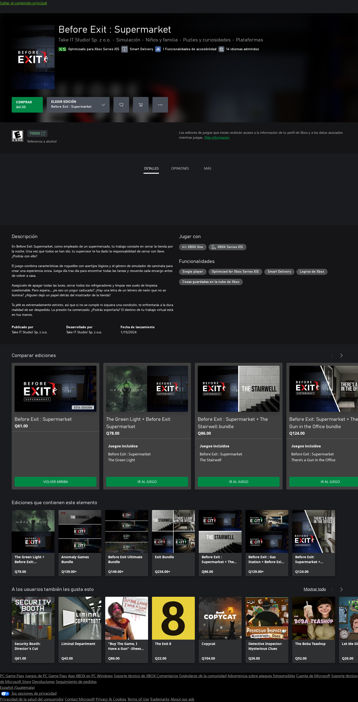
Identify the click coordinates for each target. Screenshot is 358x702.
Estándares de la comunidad (202, 675)
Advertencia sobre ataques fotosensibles (261, 675)
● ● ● (160, 104)
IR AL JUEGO (147, 481)
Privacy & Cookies (111, 699)
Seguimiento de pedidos (76, 681)
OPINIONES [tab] (180, 168)
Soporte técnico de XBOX (135, 675)
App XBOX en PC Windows (90, 675)
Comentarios (167, 675)
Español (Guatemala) (17, 687)
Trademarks (160, 699)
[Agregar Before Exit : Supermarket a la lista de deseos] (121, 105)
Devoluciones (43, 681)
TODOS (35, 133)
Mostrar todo (315, 588)
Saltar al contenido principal (23, 2)
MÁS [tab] (207, 168)
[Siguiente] (341, 355)
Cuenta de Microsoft (313, 675)
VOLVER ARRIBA (55, 481)
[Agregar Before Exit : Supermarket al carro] (141, 105)
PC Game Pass (12, 675)
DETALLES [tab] (151, 168)
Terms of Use (138, 699)
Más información (217, 137)
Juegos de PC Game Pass (46, 675)
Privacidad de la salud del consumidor (32, 699)
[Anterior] (332, 355)
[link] (33, 543)
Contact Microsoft (80, 699)
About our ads (182, 699)
